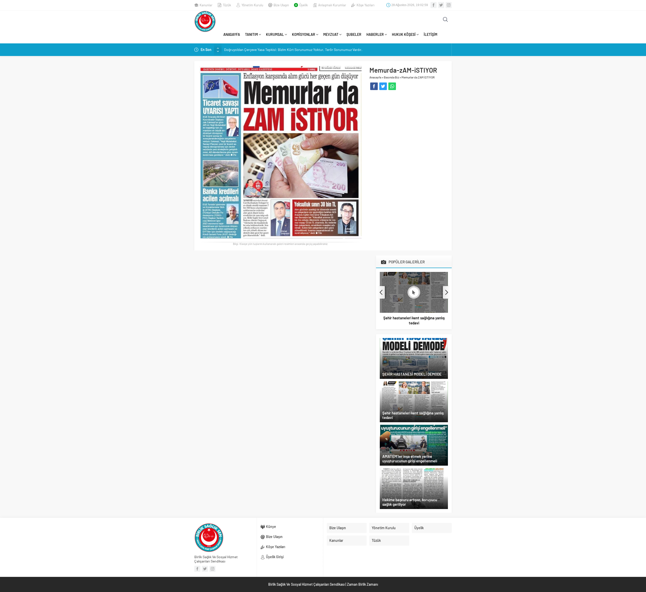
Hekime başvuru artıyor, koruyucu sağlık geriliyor (409, 501)
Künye (271, 526)
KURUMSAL (275, 34)
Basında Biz (391, 77)
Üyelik (303, 5)
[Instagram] (449, 5)
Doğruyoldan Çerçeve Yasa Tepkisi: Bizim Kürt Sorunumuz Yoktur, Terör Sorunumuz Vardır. (293, 49)
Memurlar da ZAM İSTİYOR (418, 77)
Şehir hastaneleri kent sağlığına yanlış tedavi (414, 320)
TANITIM (251, 34)
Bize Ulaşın (281, 5)
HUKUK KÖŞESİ (404, 34)
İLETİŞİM (430, 34)
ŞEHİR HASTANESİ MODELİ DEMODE (412, 374)
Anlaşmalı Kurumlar (332, 5)
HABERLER (375, 34)
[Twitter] (441, 5)
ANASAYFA (231, 34)
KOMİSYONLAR (303, 34)
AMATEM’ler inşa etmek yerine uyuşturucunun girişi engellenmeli (409, 458)
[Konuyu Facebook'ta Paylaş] (374, 86)
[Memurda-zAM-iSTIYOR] (280, 152)
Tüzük (227, 5)
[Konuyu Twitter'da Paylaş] (383, 86)
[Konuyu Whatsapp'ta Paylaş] (392, 86)
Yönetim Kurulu (252, 5)
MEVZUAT (330, 34)
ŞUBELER (353, 34)
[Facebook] (433, 5)
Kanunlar (206, 5)
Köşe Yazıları (365, 5)
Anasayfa (375, 77)
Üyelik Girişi (275, 557)
